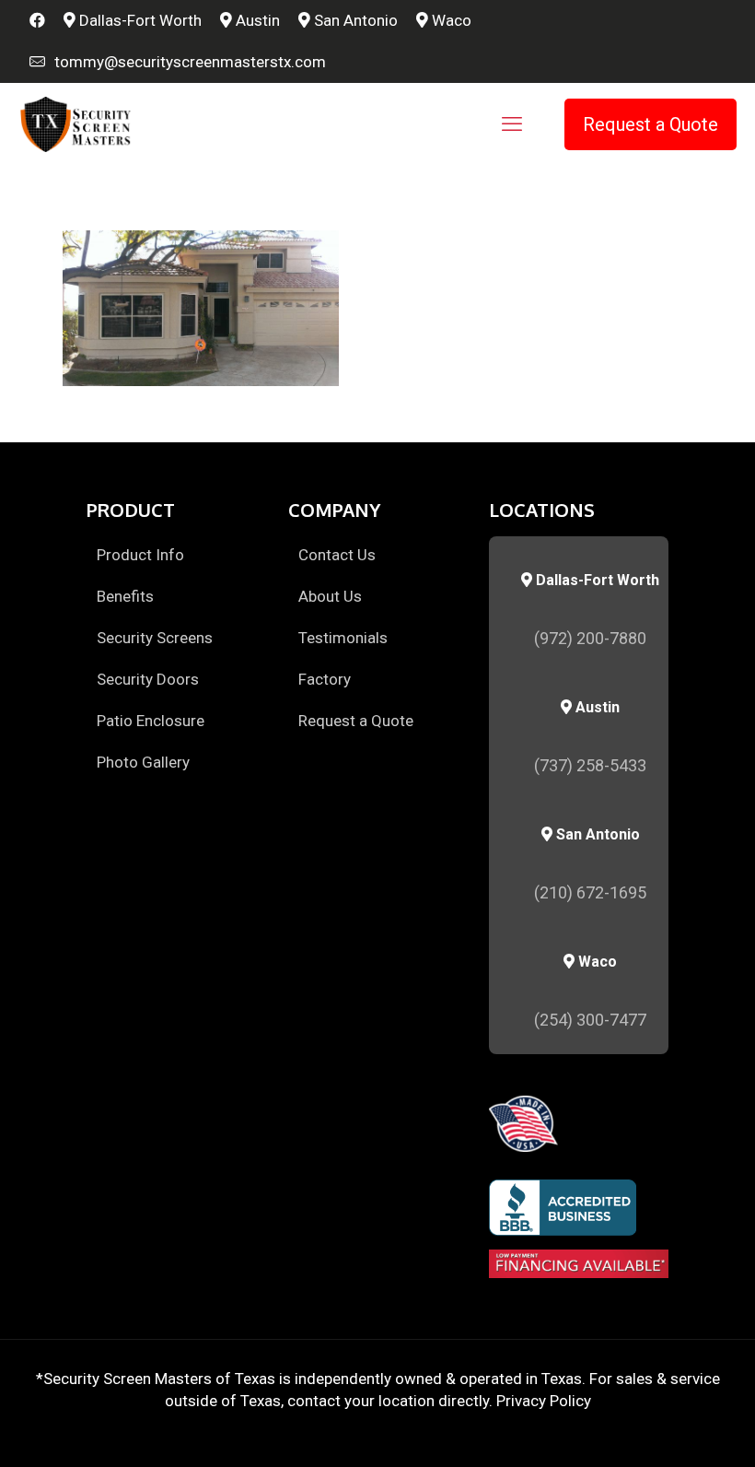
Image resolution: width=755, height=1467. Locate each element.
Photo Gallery (143, 762)
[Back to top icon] (666, 1429)
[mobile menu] (512, 124)
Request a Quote (650, 124)
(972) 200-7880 (590, 638)
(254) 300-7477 (590, 1019)
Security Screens (155, 637)
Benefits (125, 596)
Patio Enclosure (150, 720)
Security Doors (148, 679)
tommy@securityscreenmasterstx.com (186, 62)
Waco (449, 20)
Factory (324, 679)
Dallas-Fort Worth (139, 20)
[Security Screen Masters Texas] (76, 124)
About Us (330, 596)
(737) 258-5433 (590, 765)
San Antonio (354, 20)
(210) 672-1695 (590, 892)
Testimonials (343, 637)
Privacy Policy (543, 1400)
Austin (256, 20)
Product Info (140, 555)
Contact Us (337, 555)
